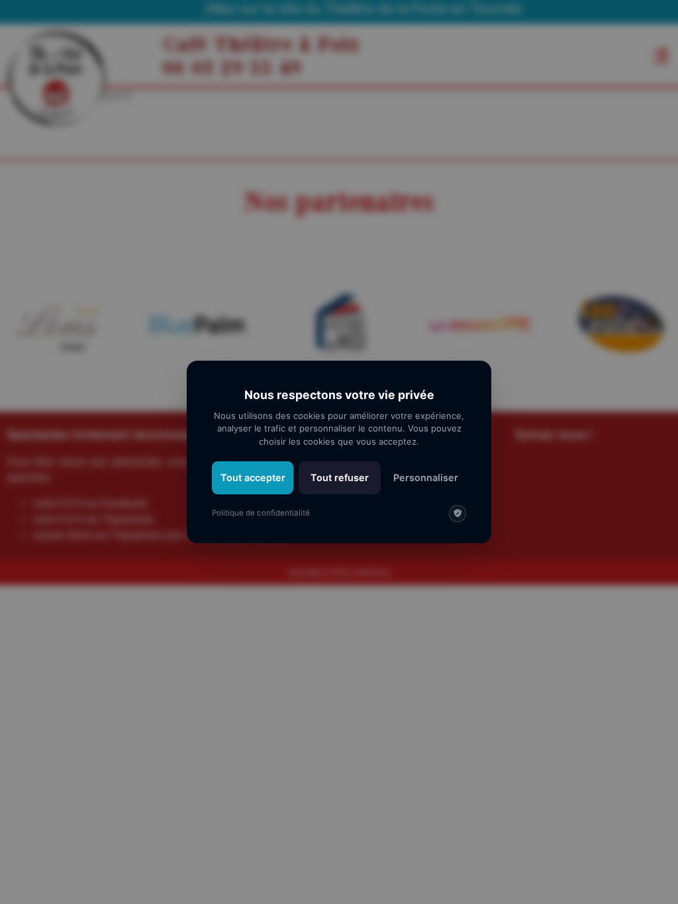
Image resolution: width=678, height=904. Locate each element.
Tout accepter (252, 477)
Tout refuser (340, 477)
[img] (457, 513)
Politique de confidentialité (261, 513)
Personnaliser (425, 477)
